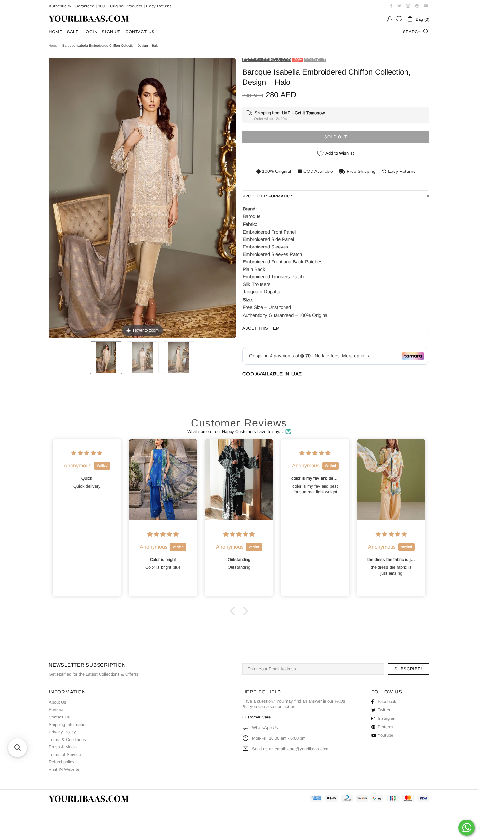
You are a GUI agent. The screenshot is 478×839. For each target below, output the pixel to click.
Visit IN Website (64, 769)
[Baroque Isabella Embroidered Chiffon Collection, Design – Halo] (106, 357)
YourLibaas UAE (89, 18)
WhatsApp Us (265, 727)
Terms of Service (65, 754)
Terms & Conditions (67, 739)
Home (53, 45)
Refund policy (61, 761)
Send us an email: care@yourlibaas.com (290, 748)
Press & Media (63, 746)
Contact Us (59, 717)
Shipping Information (68, 724)
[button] (234, 611)
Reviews (57, 709)
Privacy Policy (62, 732)
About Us (57, 702)
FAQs (340, 701)
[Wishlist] (399, 19)
